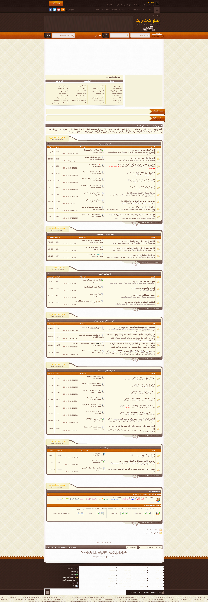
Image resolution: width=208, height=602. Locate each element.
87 (38, 598)
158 (50, 599)
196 (120, 601)
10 (195, 598)
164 (33, 599)
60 (93, 598)
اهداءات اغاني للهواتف (78, 100)
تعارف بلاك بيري (98, 88)
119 (163, 599)
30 (154, 598)
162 (39, 599)
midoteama (96, 463)
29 (156, 598)
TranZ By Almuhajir (117, 554)
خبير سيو (96, 152)
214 (68, 601)
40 (134, 598)
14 (187, 598)
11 (193, 598)
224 (39, 601)
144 (91, 599)
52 (109, 598)
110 (189, 599)
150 (73, 599)
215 (65, 601)
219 (53, 601)
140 (102, 599)
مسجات (82, 88)
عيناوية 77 (96, 413)
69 (75, 598)
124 (149, 599)
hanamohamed (94, 159)
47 (120, 598)
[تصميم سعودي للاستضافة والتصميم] (47, 592)
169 (19, 599)
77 (58, 598)
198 (114, 601)
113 (180, 599)
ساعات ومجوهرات (125, 586)
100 (11, 598)
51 (111, 598)
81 (50, 598)
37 (140, 598)
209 (82, 601)
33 (148, 598)
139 (105, 599)
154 (62, 599)
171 (13, 599)
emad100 (95, 337)
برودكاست (99, 93)
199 (111, 601)
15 (185, 598)
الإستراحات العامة (105, 144)
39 (136, 598)
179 (169, 601)
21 (173, 598)
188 (143, 601)
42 (130, 598)
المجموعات (59, 81)
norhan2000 (95, 392)
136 (114, 599)
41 (132, 598)
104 (206, 599)
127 (140, 599)
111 (186, 599)
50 (113, 598)
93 (25, 598)
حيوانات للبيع (62, 93)
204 (97, 601)
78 (56, 598)
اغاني (101, 86)
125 (146, 599)
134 (120, 599)
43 (128, 598)
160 (45, 599)
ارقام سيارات (62, 88)
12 (191, 598)
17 (181, 598)
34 (146, 598)
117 (169, 599)
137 (111, 599)
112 (183, 599)
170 (16, 599)
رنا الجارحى (94, 303)
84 (44, 598)
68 (77, 598)
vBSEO (104, 554)
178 (172, 601)
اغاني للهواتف (159, 586)
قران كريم (117, 86)
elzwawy (96, 209)
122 (154, 599)
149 (76, 599)
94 (23, 598)
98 (15, 598)
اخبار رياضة (81, 86)
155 (59, 599)
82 (48, 598)
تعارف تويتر (99, 95)
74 (64, 598)
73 (66, 598)
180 (166, 601)
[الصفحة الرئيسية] (157, 10)
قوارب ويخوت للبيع (60, 98)
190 (137, 601)
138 (108, 599)
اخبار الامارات (143, 570)
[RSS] (63, 10)
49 (116, 598)
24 (167, 598)
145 (88, 599)
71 (71, 598)
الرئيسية (149, 9)
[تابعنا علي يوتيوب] (59, 10)
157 (53, 599)
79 (54, 598)
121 (157, 599)
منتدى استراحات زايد (63, 547)
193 (128, 601)
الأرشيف (53, 547)
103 (2, 598)
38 (138, 598)
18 (179, 598)
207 (88, 601)
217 (59, 601)
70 (73, 598)
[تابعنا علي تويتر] (55, 10)
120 (160, 599)
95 (21, 598)
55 (103, 598)
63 (87, 598)
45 (124, 598)
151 (71, 599)
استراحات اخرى (105, 448)
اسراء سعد (95, 195)
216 (62, 601)
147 (82, 599)
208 (85, 601)
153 (65, 599)
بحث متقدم (105, 9)
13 (189, 598)
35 (144, 598)
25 (165, 598)
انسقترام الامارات (97, 98)
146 (85, 599)
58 (97, 598)
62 (89, 598)
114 (177, 599)
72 (68, 598)
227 (30, 601)
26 (163, 598)
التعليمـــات (87, 81)
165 (30, 599)
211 (76, 601)
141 (99, 599)
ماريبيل (96, 429)
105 (203, 599)
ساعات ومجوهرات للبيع (59, 103)
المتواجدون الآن (156, 494)
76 (60, 598)
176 (177, 601)
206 (91, 601)
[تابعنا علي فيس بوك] (50, 10)
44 (126, 598)
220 (50, 601)
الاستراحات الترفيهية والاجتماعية (105, 370)
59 (95, 598)
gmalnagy (95, 256)
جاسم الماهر (95, 216)
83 (46, 598)
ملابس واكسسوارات (60, 100)
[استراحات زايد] (150, 23)
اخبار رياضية (143, 567)
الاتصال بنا (74, 547)
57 (99, 598)
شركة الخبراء (95, 406)
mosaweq (95, 289)
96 (19, 598)
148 (79, 599)
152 (68, 599)
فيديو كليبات (80, 98)
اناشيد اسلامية (111, 567)
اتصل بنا (96, 9)
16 (183, 598)
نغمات (119, 103)
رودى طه (96, 180)
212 (73, 601)
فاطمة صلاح (95, 202)
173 (7, 599)
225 (36, 601)
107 (198, 599)
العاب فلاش (80, 93)
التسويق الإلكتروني (93, 399)
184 (154, 601)
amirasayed (95, 187)
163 (36, 599)
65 (83, 598)
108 (195, 599)
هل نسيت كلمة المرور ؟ (137, 9)
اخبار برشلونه (143, 575)
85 (42, 598)
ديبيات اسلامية (116, 93)
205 (94, 601)
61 (91, 598)
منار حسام (95, 296)
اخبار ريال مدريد (142, 573)
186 (149, 601)
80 (52, 598)
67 (79, 598)
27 (161, 598)
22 (171, 598)
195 (123, 601)
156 (56, 599)
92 (28, 598)
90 (32, 598)
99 (13, 598)
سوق (101, 103)
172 (10, 599)
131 (128, 599)
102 (5, 598)
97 (17, 598)
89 (34, 598)
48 (118, 598)
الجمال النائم (95, 352)
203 (99, 601)
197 (117, 601)
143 (94, 599)
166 (27, 599)
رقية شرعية (111, 578)
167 (24, 599)
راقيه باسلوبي (96, 455)
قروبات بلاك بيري (97, 91)
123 (151, 599)
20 (175, 598)
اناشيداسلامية (117, 88)
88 (36, 598)
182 (160, 601)
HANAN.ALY (56, 513)
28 (158, 598)
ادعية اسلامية (111, 575)
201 (105, 601)
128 (137, 599)
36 (142, 598)
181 (163, 601)
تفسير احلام (81, 91)
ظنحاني (96, 421)
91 (30, 598)
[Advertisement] (88, 22)
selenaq (96, 345)
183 (157, 601)
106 (200, 599)
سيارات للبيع (62, 86)
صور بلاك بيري (98, 100)
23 (169, 598)
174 (4, 599)
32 (150, 598)
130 (131, 599)
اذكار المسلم (117, 98)
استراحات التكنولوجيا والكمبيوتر (105, 321)
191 (134, 601)
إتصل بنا (73, 586)
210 (79, 601)
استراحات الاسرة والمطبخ (105, 234)
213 (71, 601)
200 (108, 601)
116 (172, 599)
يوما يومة (97, 470)
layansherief (94, 242)
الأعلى (48, 547)
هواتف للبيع (63, 95)
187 (146, 601)
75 (62, 598)
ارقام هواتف (62, 91)
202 (102, 601)
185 (151, 601)
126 (143, 599)
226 (33, 601)
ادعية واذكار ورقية (115, 91)
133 (123, 599)
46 (122, 598)
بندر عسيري (95, 173)
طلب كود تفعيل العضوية (119, 9)
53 (107, 598)
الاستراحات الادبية (105, 274)
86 (40, 598)
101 (8, 598)
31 (152, 598)
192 (131, 601)
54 (105, 598)
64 (85, 598)
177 (175, 601)
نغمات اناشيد (117, 100)
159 (47, 599)
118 (166, 599)
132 (125, 599)
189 (140, 601)
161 (42, 599)
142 (97, 599)
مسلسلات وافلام (79, 95)
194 (125, 601)
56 (101, 598)
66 (81, 598)
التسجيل (112, 81)
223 (42, 601)
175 (1, 599)
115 (175, 599)
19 (177, 598)
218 (56, 601)
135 (117, 599)
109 (192, 599)
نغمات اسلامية (116, 95)
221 (47, 601)
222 (45, 601)
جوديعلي (96, 249)
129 (134, 599)
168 (21, 599)
